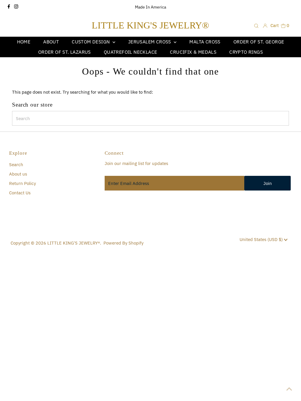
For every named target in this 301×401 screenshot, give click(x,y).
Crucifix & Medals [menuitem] (193, 52)
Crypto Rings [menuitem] (246, 52)
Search (16, 164)
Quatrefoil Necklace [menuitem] (130, 52)
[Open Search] (256, 25)
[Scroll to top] (289, 389)
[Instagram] (16, 7)
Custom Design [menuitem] (91, 42)
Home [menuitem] (24, 42)
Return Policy (22, 183)
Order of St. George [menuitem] (258, 42)
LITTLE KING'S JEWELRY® (150, 25)
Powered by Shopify (123, 243)
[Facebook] (8, 7)
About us (18, 174)
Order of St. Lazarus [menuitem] (64, 52)
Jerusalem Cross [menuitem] (150, 42)
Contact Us (20, 193)
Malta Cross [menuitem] (204, 42)
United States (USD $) (262, 239)
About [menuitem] (51, 42)
